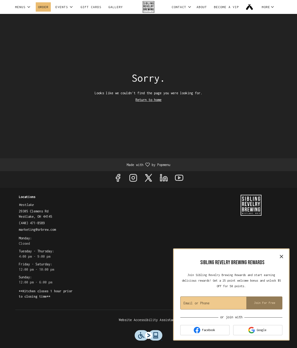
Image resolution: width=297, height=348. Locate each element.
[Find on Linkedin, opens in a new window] (164, 179)
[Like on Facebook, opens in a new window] (118, 179)
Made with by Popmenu (86, 165)
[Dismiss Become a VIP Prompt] (281, 256)
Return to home (148, 100)
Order (43, 7)
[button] (23, 7)
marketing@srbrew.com (37, 229)
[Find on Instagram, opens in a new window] (133, 179)
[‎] (250, 7)
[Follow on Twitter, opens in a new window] (148, 179)
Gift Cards (91, 7)
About (202, 7)
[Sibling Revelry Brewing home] (148, 7)
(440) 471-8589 (32, 223)
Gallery (115, 7)
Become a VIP (226, 7)
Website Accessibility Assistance (148, 320)
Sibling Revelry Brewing (251, 205)
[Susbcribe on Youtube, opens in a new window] (179, 179)
